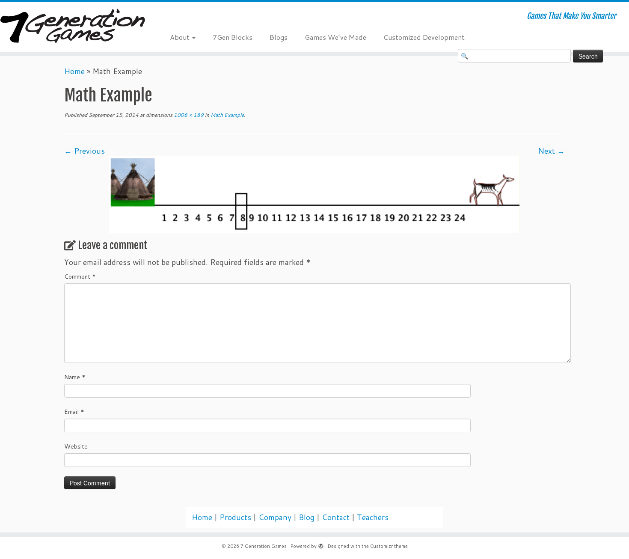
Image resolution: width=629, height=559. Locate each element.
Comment (80, 276)
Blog (306, 517)
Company (274, 517)
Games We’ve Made (335, 37)
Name (75, 377)
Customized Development (424, 37)
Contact (336, 517)
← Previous (84, 151)
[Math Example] (314, 193)
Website (76, 446)
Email (74, 411)
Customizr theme (389, 546)
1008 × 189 (188, 115)
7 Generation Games (263, 546)
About (180, 37)
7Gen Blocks (232, 37)
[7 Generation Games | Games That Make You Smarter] (72, 27)
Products (235, 517)
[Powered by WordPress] (321, 544)
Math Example (226, 115)
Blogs (279, 37)
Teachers (373, 517)
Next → (551, 151)
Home (74, 71)
